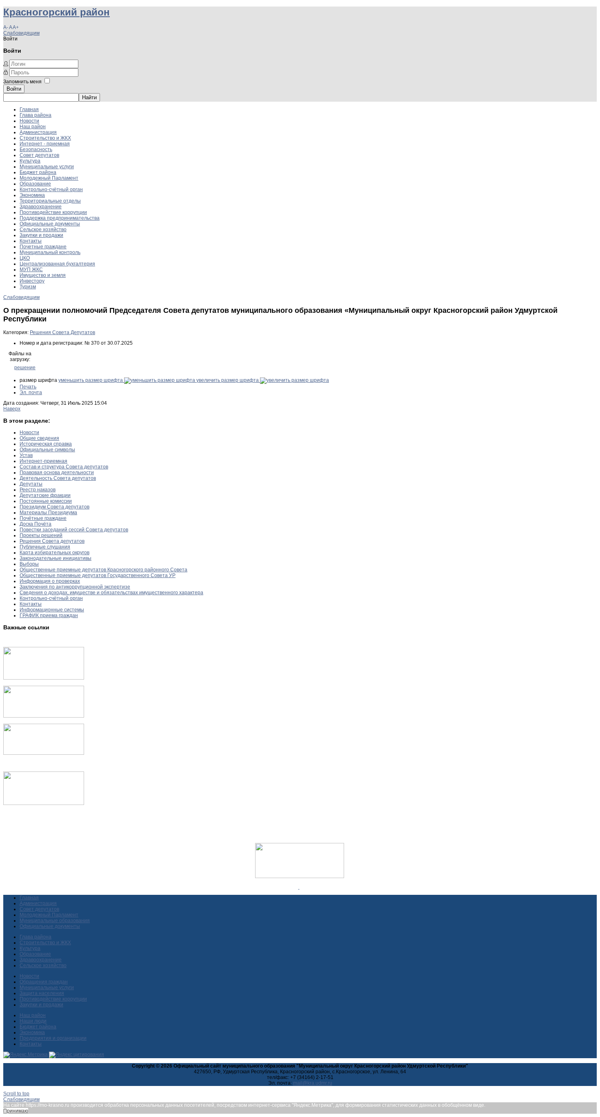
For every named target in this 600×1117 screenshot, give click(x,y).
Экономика (32, 195)
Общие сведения (39, 438)
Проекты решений (41, 535)
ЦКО (25, 258)
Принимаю (15, 1111)
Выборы (29, 564)
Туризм (28, 287)
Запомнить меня (22, 82)
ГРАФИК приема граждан (49, 615)
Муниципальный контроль (50, 252)
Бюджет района (38, 172)
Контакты (31, 241)
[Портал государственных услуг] (43, 678)
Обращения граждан (44, 982)
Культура (30, 161)
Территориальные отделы (50, 201)
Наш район (33, 126)
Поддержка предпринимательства (60, 218)
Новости (29, 121)
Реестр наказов (38, 490)
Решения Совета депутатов (52, 541)
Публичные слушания (45, 547)
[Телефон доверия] (43, 803)
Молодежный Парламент (49, 178)
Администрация (38, 132)
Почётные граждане (43, 518)
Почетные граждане (43, 247)
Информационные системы (52, 610)
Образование (35, 184)
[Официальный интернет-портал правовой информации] (299, 887)
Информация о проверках (50, 581)
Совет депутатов (39, 155)
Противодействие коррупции (53, 212)
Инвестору (32, 281)
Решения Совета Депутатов (62, 332)
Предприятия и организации (53, 1038)
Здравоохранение (41, 207)
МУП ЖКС (31, 269)
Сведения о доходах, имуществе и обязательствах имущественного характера (111, 592)
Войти (14, 89)
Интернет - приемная (45, 144)
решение (25, 367)
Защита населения (42, 993)
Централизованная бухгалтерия (57, 264)
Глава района (35, 115)
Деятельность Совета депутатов (58, 478)
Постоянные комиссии (46, 501)
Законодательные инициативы (55, 558)
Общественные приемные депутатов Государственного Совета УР (98, 575)
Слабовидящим (21, 33)
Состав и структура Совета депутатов (64, 467)
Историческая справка (46, 444)
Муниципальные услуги (47, 166)
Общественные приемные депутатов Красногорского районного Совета (103, 570)
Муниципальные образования (55, 920)
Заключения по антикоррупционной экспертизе (75, 587)
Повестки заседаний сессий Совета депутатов (74, 530)
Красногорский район (56, 12)
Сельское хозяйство (43, 229)
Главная (29, 109)
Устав (26, 455)
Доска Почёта (35, 524)
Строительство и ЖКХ (45, 138)
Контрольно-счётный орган (51, 189)
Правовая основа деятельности (57, 472)
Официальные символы (47, 450)
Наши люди (33, 1021)
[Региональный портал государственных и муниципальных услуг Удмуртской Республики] (43, 716)
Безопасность (36, 149)
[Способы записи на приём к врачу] (43, 753)
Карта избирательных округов (54, 552)
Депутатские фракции (45, 495)
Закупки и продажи (41, 235)
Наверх (11, 409)
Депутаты (31, 484)
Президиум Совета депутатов (54, 507)
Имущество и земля (43, 275)
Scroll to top (16, 1094)
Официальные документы (50, 224)
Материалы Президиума (48, 512)
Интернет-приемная (43, 461)
